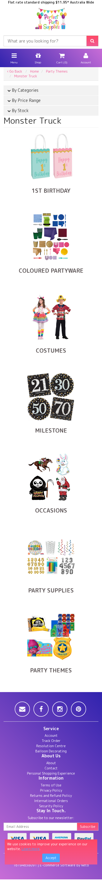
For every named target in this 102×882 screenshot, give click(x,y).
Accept (51, 858)
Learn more (31, 849)
